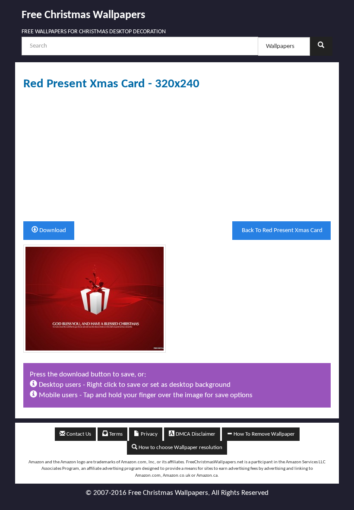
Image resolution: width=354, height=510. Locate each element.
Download (52, 230)
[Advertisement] (177, 156)
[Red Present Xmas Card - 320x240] (94, 298)
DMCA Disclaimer (194, 434)
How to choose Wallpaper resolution (179, 447)
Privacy (148, 434)
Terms (115, 434)
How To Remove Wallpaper (263, 434)
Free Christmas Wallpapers (83, 15)
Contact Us (78, 434)
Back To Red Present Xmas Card (281, 230)
